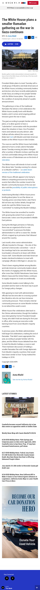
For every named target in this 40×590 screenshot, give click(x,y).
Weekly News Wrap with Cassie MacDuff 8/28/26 (19, 433)
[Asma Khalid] (6, 378)
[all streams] (37, 587)
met (11, 137)
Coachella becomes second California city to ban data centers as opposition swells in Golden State (19, 425)
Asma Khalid (12, 36)
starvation (6, 160)
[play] (3, 588)
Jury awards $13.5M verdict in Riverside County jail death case (20, 467)
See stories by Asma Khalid (22, 379)
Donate (34, 3)
